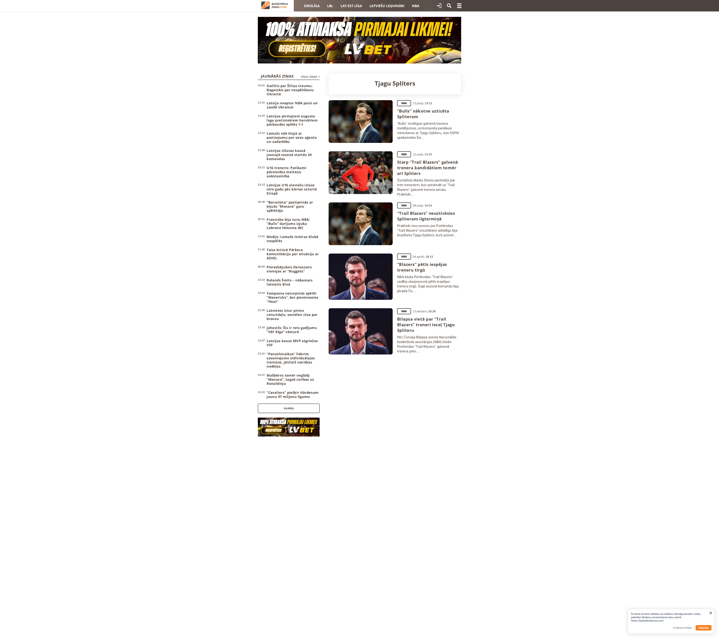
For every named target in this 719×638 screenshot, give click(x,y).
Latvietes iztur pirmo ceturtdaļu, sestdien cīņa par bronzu (292, 314)
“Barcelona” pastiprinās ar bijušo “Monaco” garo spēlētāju (290, 206)
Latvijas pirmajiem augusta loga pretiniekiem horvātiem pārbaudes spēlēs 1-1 (292, 120)
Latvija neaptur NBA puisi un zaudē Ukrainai (292, 105)
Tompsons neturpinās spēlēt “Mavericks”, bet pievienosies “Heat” (292, 297)
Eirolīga (312, 6)
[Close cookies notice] (711, 613)
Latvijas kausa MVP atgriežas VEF (292, 343)
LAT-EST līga (351, 6)
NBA (415, 6)
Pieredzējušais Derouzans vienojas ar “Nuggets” (289, 269)
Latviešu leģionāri (386, 6)
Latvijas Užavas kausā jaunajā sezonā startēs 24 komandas (289, 154)
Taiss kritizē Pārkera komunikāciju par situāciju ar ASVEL (293, 254)
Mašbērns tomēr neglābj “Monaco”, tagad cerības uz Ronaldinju (290, 379)
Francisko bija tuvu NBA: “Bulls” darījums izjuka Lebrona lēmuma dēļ (288, 223)
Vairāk (289, 408)
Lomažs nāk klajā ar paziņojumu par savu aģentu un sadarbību (292, 137)
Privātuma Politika (682, 627)
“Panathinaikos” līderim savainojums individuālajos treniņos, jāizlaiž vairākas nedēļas (291, 360)
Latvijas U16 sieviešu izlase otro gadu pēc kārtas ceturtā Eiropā (292, 189)
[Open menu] (459, 6)
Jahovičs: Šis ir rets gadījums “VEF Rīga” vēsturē (292, 330)
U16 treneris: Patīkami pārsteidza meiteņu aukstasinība (286, 172)
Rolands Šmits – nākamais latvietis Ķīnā (290, 282)
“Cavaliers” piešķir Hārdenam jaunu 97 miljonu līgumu (292, 394)
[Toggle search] (449, 5)
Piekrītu (703, 628)
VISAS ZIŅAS (309, 76)
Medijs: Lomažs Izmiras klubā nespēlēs (292, 239)
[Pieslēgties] (438, 6)
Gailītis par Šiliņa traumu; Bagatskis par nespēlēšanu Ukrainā (290, 90)
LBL (330, 6)
